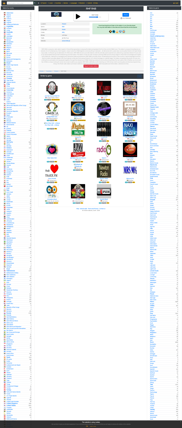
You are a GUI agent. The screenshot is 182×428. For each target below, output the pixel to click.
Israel (8, 188)
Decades (152, 132)
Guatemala (9, 157)
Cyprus (8, 101)
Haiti (7, 167)
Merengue (153, 282)
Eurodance (153, 172)
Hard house (153, 213)
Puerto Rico (9, 303)
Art (151, 57)
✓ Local (50, 3)
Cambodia (9, 74)
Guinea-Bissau (10, 163)
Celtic (151, 91)
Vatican (8, 413)
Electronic (153, 165)
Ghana (8, 144)
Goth (151, 201)
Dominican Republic (12, 111)
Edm (151, 157)
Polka (151, 311)
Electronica (153, 167)
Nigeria (8, 280)
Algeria (8, 16)
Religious (152, 336)
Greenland (9, 150)
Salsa (151, 350)
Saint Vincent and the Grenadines (16, 328)
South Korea (10, 355)
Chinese (152, 97)
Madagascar (9, 226)
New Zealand (10, 276)
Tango (152, 388)
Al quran (152, 43)
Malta (8, 236)
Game (151, 190)
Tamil (151, 386)
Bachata (152, 61)
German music (154, 194)
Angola (8, 20)
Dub (151, 147)
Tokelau (8, 382)
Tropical (152, 403)
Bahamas (9, 38)
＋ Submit (89, 3)
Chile (8, 84)
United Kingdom (12, 403)
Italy (7, 190)
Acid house (153, 30)
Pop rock (152, 317)
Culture (152, 120)
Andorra (8, 18)
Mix (151, 290)
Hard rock (153, 215)
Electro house (154, 163)
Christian (153, 99)
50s (151, 20)
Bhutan (8, 55)
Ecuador (8, 113)
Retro (151, 338)
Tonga (8, 384)
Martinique (9, 240)
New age (152, 297)
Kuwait (8, 205)
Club (151, 111)
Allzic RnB (130, 116)
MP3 (63, 32)
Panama (8, 292)
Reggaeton (153, 332)
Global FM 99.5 (78, 116)
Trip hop (152, 401)
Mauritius (9, 244)
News (152, 301)
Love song (153, 276)
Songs (152, 363)
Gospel (152, 200)
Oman (8, 286)
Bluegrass (153, 76)
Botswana (9, 61)
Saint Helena (10, 319)
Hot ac (152, 230)
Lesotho (8, 213)
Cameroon (9, 76)
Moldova (8, 251)
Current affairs (154, 124)
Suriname (9, 363)
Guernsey (9, 159)
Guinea (8, 161)
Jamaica (8, 194)
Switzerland (9, 369)
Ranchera (153, 327)
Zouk (151, 419)
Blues (151, 78)
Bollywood (153, 80)
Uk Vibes (78, 199)
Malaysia (8, 230)
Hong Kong (9, 171)
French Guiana (10, 132)
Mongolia (9, 255)
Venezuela (9, 415)
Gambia (8, 138)
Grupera (152, 209)
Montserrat (9, 259)
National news (154, 296)
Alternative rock (154, 47)
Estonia (8, 119)
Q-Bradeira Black (52, 199)
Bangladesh (9, 42)
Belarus (8, 45)
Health (152, 221)
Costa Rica (9, 96)
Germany (9, 142)
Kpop (151, 261)
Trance (152, 398)
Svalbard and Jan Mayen (13, 365)
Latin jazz (152, 265)
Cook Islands (10, 94)
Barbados (9, 43)
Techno (152, 390)
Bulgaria (8, 68)
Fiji (7, 126)
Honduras (9, 169)
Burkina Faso (10, 70)
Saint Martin (9, 324)
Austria (8, 34)
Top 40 (152, 396)
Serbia (8, 338)
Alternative (153, 45)
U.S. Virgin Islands (11, 395)
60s (151, 22)
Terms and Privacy (93, 208)
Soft (151, 359)
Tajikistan (9, 374)
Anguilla (8, 22)
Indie (151, 236)
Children (152, 93)
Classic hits (153, 105)
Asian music (153, 59)
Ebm (151, 153)
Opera (152, 307)
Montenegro (10, 257)
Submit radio (83, 208)
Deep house (153, 136)
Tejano (152, 394)
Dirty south (153, 138)
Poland (8, 299)
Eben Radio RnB (52, 158)
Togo (7, 380)
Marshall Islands (11, 238)
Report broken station (91, 66)
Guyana (8, 165)
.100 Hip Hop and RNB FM (52, 96)
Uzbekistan (9, 409)
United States (11, 405)
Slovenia (8, 347)
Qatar (8, 305)
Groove (152, 207)
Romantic (152, 346)
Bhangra (152, 72)
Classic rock (154, 107)
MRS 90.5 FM (130, 178)
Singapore (9, 344)
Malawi (8, 228)
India (7, 176)
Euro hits (152, 170)
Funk (151, 186)
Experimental (154, 176)
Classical (152, 109)
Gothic (152, 203)
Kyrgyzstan (9, 207)
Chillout (152, 95)
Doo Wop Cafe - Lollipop (52, 125)
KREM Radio (78, 96)
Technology (153, 392)
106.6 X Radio (104, 96)
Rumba (152, 348)
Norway (8, 284)
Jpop (151, 257)
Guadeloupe (10, 153)
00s (151, 13)
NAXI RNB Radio (130, 137)
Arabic (152, 55)
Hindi (151, 224)
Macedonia (9, 224)
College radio (154, 113)
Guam (8, 155)
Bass (151, 68)
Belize (8, 49)
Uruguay (8, 407)
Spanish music (154, 371)
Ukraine (8, 399)
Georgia (8, 140)
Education (153, 159)
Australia (9, 32)
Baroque (152, 67)
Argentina (9, 26)
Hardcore (153, 219)
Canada (9, 78)
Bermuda (9, 53)
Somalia (8, 351)
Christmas (153, 101)
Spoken (152, 375)
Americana (153, 51)
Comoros (9, 92)
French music (154, 184)
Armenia (8, 28)
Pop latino (153, 315)
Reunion (8, 309)
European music (154, 174)
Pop (151, 313)
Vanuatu (8, 411)
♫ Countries (57, 3)
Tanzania (8, 376)
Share (126, 15)
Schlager (152, 354)
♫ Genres (65, 3)
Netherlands (10, 271)
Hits (151, 228)
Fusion (152, 188)
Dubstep (152, 149)
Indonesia (9, 178)
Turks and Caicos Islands (13, 392)
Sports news (153, 378)
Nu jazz (152, 303)
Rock (152, 342)
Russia (8, 313)
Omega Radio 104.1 (52, 116)
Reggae (152, 330)
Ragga (152, 325)
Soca (151, 357)
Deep (151, 134)
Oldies (152, 305)
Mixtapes (152, 292)
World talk (153, 417)
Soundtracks (153, 367)
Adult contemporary (157, 36)
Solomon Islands (11, 349)
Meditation (153, 280)
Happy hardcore (154, 211)
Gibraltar (8, 146)
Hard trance (153, 217)
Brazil (8, 63)
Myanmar (9, 265)
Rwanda (8, 315)
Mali (7, 234)
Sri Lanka (9, 359)
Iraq (7, 182)
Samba (152, 352)
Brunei (8, 67)
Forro (151, 180)
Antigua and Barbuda (12, 24)
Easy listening (154, 151)
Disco (151, 140)
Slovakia (8, 345)
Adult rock (153, 40)
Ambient (152, 49)
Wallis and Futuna (11, 419)
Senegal (8, 336)
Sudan (8, 361)
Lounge (152, 274)
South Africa (9, 353)
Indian (152, 234)
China (8, 86)
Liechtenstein (10, 219)
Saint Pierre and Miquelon (13, 326)
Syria (7, 370)
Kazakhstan (9, 201)
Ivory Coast (9, 192)
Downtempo (153, 144)
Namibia (8, 267)
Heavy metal (153, 222)
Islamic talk (153, 249)
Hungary (8, 173)
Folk (151, 178)
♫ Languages (73, 3)
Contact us (102, 208)
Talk (151, 384)
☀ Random (81, 3)
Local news (153, 273)
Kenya (8, 203)
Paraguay (9, 294)
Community (153, 116)
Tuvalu (8, 393)
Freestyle (153, 182)
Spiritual (152, 373)
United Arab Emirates (12, 401)
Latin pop (152, 267)
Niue (7, 282)
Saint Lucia (9, 322)
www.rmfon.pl (66, 40)
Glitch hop (153, 197)
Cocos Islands (10, 88)
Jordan (8, 200)
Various (152, 411)
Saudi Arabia (10, 334)
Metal (151, 284)
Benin (8, 51)
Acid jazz (152, 32)
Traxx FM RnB (52, 178)
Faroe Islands (10, 124)
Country (153, 119)
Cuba (7, 99)
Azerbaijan (9, 36)
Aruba (8, 30)
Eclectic (152, 155)
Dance (152, 126)
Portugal (8, 301)
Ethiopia (8, 121)
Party (151, 309)
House (152, 232)
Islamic (152, 247)
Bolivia (8, 57)
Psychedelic (153, 321)
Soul (151, 365)
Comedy (152, 115)
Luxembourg (10, 222)
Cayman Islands (10, 82)
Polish (64, 29)
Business (152, 88)
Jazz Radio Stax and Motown (78, 158)
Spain (8, 357)
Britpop (152, 86)
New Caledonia (10, 274)
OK (87, 426)
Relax (151, 334)
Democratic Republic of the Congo (16, 105)
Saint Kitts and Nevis (12, 320)
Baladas (152, 63)
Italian (151, 251)
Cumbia (152, 122)
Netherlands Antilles (12, 273)
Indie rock (153, 240)
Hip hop (152, 226)
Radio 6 (104, 158)
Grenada (8, 151)
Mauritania (9, 242)
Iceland (8, 174)
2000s (152, 15)
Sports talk (153, 380)
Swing (152, 382)
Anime (152, 53)
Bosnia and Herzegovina (13, 59)
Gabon (8, 136)
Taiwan (8, 372)
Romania (8, 311)
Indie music (153, 238)
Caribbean (153, 89)
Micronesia (9, 249)
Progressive (153, 319)
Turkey (8, 390)
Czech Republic (10, 103)
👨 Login (175, 3)
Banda (152, 65)
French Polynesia (11, 134)
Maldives (9, 232)
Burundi (8, 72)
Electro (152, 161)
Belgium (8, 47)
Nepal (8, 269)
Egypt (8, 115)
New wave (153, 299)
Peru (7, 296)
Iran (7, 180)
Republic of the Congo (12, 307)
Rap (151, 328)
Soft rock (152, 361)
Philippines (9, 297)
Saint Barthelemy (11, 317)
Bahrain (8, 40)
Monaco (8, 253)
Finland (8, 128)
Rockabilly (153, 344)
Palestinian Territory (12, 290)
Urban (152, 407)
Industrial (152, 242)
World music (153, 415)
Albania (8, 15)
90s (151, 28)
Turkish (152, 405)
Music (152, 294)
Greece (8, 148)
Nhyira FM (78, 137)
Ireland (8, 184)
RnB (151, 340)
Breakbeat (153, 84)
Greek (152, 205)
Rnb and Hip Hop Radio (130, 96)
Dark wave (153, 130)
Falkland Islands (11, 122)
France (8, 130)
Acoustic (152, 34)
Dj (150, 142)
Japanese (153, 253)
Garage (152, 192)
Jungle (152, 259)
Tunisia (8, 388)
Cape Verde (9, 80)
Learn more (93, 426)
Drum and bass (154, 145)
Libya (8, 217)
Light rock (153, 269)
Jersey (8, 198)
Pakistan (8, 288)
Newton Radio (104, 178)
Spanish (152, 369)
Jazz (151, 255)
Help (77, 208)
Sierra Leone (10, 342)
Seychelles (9, 340)
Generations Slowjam (104, 116)
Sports (152, 376)
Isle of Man (9, 186)
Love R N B (104, 137)
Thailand (8, 378)
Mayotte (8, 245)
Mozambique (10, 263)
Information (153, 244)
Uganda (8, 397)
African (152, 42)
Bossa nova (153, 82)
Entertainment (154, 169)
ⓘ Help (95, 3)
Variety (152, 409)
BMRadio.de (78, 166)
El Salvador (9, 117)
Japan (8, 196)
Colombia (9, 90)
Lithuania (9, 221)
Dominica (9, 109)
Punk (151, 323)
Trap (151, 400)
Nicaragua (9, 278)
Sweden (8, 367)
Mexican (152, 286)
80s (151, 26)
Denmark (9, 107)
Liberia (8, 215)
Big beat (152, 74)
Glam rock (153, 195)
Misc (151, 288)
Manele (152, 278)
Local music (154, 271)
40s (151, 18)
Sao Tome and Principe (13, 332)
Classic (152, 103)
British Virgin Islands (12, 65)
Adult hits (152, 38)
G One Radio (130, 158)
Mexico (8, 248)
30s (151, 16)
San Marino (9, 330)
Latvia (8, 209)
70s (151, 24)
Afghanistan (9, 13)
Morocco (9, 261)
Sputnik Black (104, 199)
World (152, 413)
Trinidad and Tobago (12, 386)
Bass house (153, 70)
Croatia (8, 98)
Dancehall (153, 128)
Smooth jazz (153, 355)
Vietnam (8, 417)
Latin (151, 263)
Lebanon (9, 211)
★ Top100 (43, 3)
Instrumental (153, 245)
